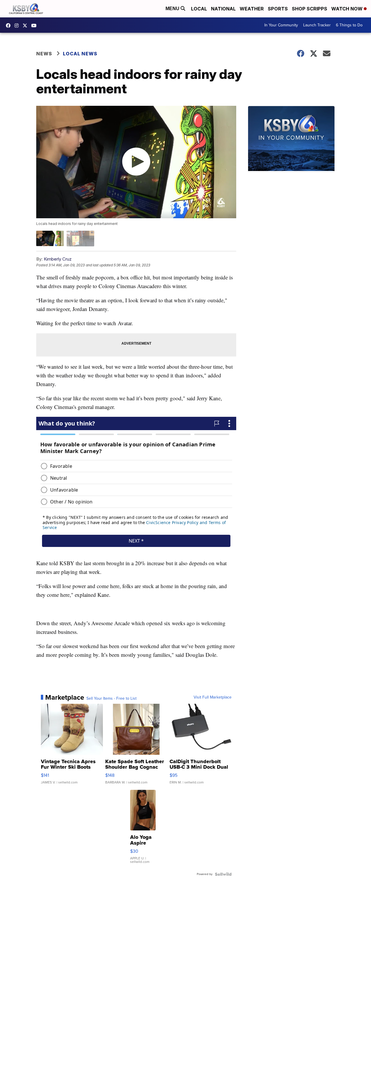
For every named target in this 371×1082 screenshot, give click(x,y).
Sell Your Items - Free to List (111, 699)
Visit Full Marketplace (213, 697)
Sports (278, 9)
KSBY (26, 25)
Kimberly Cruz (58, 259)
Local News (80, 54)
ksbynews (9, 25)
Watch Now (347, 9)
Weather (252, 9)
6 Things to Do (349, 25)
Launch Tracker (317, 25)
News (44, 54)
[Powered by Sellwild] (223, 874)
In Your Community (281, 25)
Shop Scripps (309, 9)
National (223, 9)
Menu (173, 8)
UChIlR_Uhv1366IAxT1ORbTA (35, 25)
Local (199, 9)
